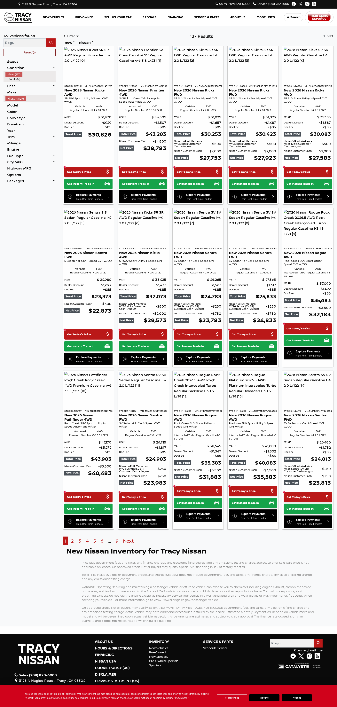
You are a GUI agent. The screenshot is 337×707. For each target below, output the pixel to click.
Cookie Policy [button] (102, 698)
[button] (53, 17)
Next (128, 541)
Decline (264, 697)
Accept (297, 697)
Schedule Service (215, 648)
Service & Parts (218, 642)
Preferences (232, 697)
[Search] (51, 42)
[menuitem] (30, 74)
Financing (104, 655)
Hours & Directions (114, 648)
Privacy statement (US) (117, 681)
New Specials (158, 657)
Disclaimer (105, 674)
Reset (28, 52)
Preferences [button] (181, 698)
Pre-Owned (157, 652)
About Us (104, 642)
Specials (155, 665)
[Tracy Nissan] (18, 16)
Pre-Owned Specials (163, 661)
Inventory (159, 642)
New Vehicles (158, 648)
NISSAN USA (105, 661)
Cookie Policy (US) (112, 668)
